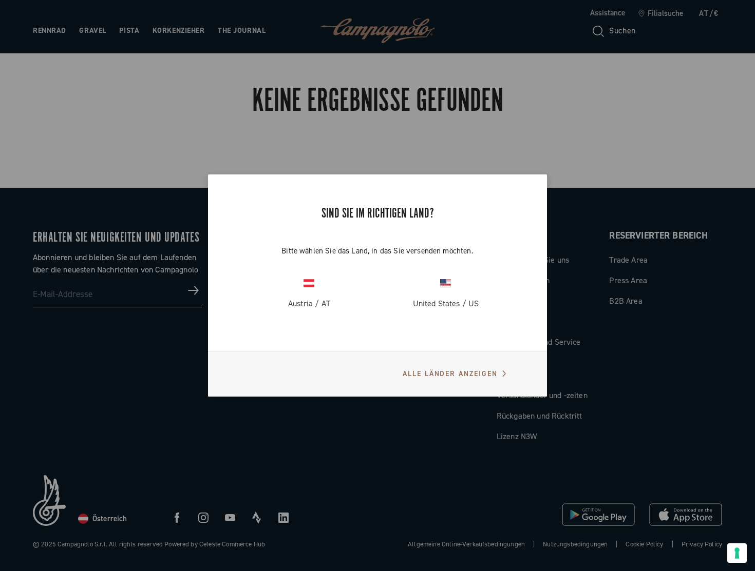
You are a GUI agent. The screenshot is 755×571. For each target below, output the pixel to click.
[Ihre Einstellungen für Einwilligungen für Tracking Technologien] (737, 553)
